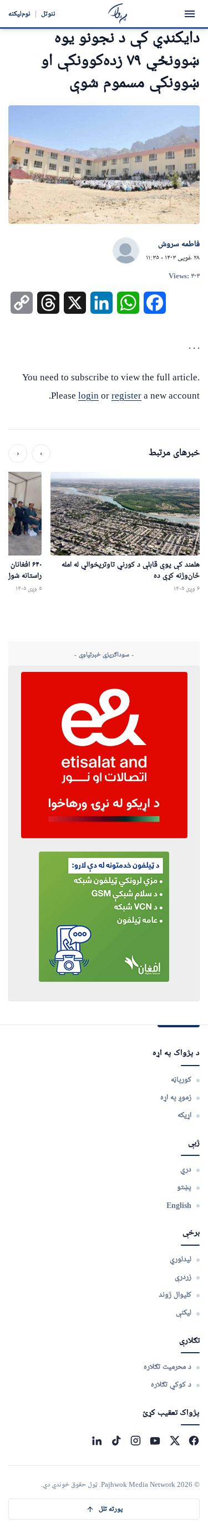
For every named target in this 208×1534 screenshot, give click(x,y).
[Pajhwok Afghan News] (118, 13)
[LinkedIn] (97, 1440)
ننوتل (48, 13)
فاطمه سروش (179, 244)
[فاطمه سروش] (126, 251)
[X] (174, 1440)
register (126, 395)
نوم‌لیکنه (19, 13)
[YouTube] (155, 1440)
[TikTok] (116, 1440)
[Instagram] (135, 1440)
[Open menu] (190, 14)
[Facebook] (194, 1440)
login (88, 395)
